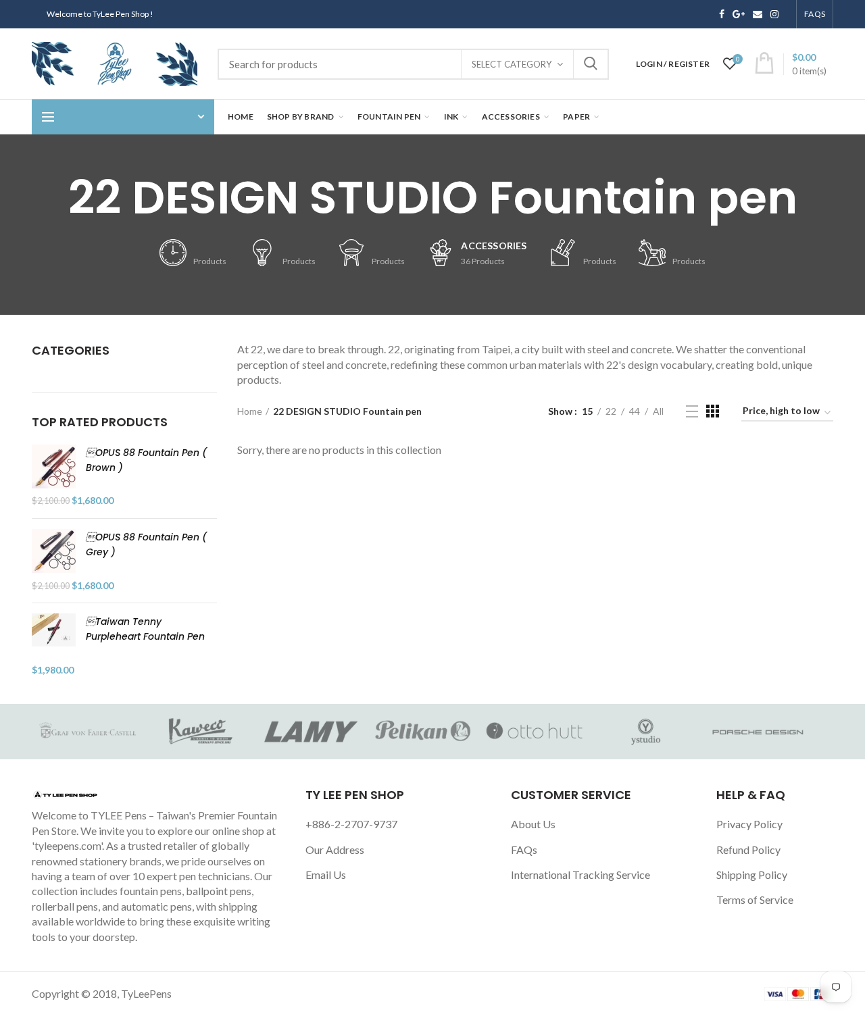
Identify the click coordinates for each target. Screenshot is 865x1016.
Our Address (334, 849)
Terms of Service (754, 899)
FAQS (814, 14)
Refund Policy (748, 849)
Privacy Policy (749, 823)
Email (757, 14)
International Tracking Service (580, 874)
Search (591, 64)
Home (249, 411)
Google (738, 14)
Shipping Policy (751, 874)
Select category (511, 64)
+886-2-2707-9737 (351, 823)
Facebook (721, 14)
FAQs (524, 849)
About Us (533, 823)
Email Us (325, 874)
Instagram (774, 14)
